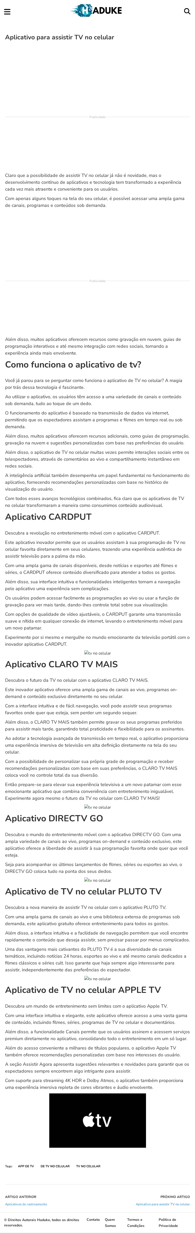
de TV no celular (55, 1166)
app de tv (26, 1166)
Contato (93, 1219)
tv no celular (88, 1166)
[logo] (97, 15)
